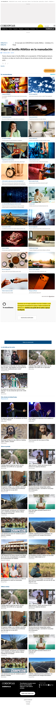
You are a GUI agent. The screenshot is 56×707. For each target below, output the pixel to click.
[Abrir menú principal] (54, 25)
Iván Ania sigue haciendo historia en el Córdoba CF (40, 511)
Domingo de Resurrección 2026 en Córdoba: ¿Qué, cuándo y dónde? (13, 440)
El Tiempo (27, 28)
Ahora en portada (5, 446)
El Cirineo (33, 28)
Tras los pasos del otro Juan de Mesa (39, 440)
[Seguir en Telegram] (44, 685)
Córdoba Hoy (5, 28)
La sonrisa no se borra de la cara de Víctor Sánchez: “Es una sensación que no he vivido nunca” (13, 390)
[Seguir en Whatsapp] (52, 685)
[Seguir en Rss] (39, 687)
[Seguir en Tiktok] (50, 685)
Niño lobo (19, 1)
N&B (37, 28)
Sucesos (16, 1)
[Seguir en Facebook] (43, 685)
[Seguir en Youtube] (49, 685)
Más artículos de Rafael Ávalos (9, 397)
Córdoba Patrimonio (52, 1)
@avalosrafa (5, 398)
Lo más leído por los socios (8, 347)
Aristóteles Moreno (5, 370)
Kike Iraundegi (32, 468)
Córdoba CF (46, 1)
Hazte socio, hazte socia (27, 317)
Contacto (28, 703)
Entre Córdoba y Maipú (34, 1)
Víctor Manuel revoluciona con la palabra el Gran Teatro (41, 419)
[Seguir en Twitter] (41, 685)
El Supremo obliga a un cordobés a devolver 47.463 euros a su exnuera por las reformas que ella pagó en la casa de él (13, 488)
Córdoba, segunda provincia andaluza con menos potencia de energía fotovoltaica (40, 534)
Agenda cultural (41, 1)
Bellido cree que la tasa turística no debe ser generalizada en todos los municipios (13, 579)
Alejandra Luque (4, 491)
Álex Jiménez (3, 393)
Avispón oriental (24, 1)
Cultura (10, 28)
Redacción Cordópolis (5, 560)
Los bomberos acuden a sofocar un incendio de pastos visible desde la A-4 (41, 556)
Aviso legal (28, 701)
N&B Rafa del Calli (11, 1)
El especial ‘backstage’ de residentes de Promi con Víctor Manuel (14, 419)
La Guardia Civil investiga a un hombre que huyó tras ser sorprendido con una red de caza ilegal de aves (42, 580)
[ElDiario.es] (50, 28)
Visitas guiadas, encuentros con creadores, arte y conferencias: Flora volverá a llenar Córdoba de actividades (13, 511)
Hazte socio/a (40, 26)
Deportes (15, 28)
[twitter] (3, 63)
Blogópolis (21, 28)
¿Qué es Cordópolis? (28, 699)
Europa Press (31, 536)
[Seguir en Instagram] (46, 685)
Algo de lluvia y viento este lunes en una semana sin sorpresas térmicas (40, 465)
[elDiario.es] (9, 686)
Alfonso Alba (31, 369)
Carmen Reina (31, 491)
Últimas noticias (5, 586)
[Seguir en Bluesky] (39, 685)
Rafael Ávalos (4, 421)
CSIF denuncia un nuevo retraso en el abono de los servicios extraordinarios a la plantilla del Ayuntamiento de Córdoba (13, 557)
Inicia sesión (47, 26)
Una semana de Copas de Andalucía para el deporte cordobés (13, 534)
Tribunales (29, 1)
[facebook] (5, 63)
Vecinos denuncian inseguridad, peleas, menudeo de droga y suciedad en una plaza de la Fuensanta (41, 488)
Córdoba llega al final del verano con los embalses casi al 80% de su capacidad (40, 366)
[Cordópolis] (9, 683)
